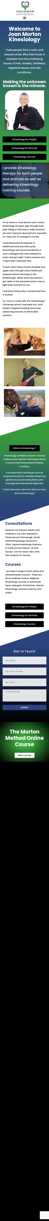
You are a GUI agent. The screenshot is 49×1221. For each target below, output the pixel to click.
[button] (24, 18)
